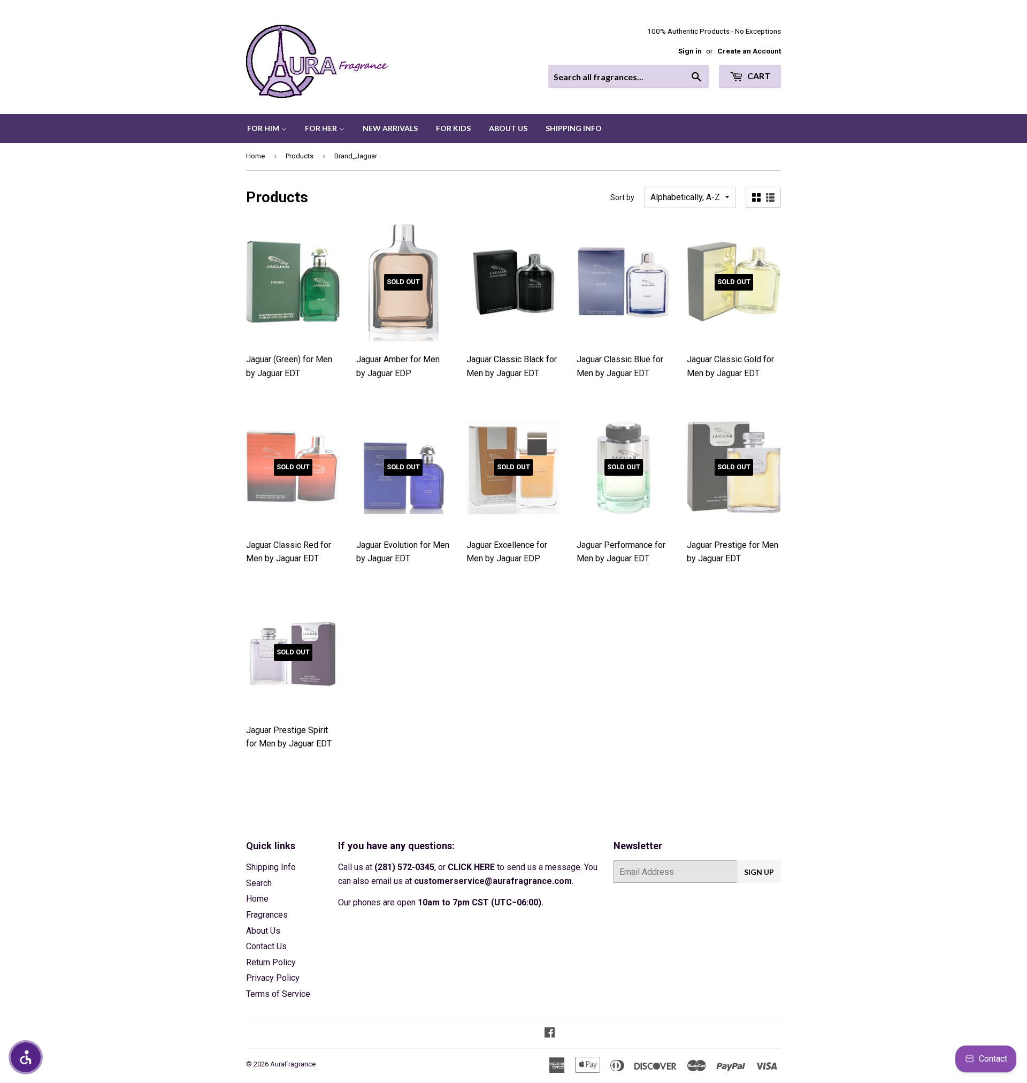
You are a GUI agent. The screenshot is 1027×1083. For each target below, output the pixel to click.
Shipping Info (271, 867)
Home (255, 156)
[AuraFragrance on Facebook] (549, 1033)
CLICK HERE (471, 867)
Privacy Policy (273, 978)
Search (259, 883)
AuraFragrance (293, 1064)
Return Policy (271, 962)
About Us (263, 931)
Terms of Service (278, 994)
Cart (758, 76)
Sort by (622, 197)
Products (299, 156)
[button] (26, 1057)
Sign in (690, 51)
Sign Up (759, 871)
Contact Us (266, 946)
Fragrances (267, 915)
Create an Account (749, 51)
